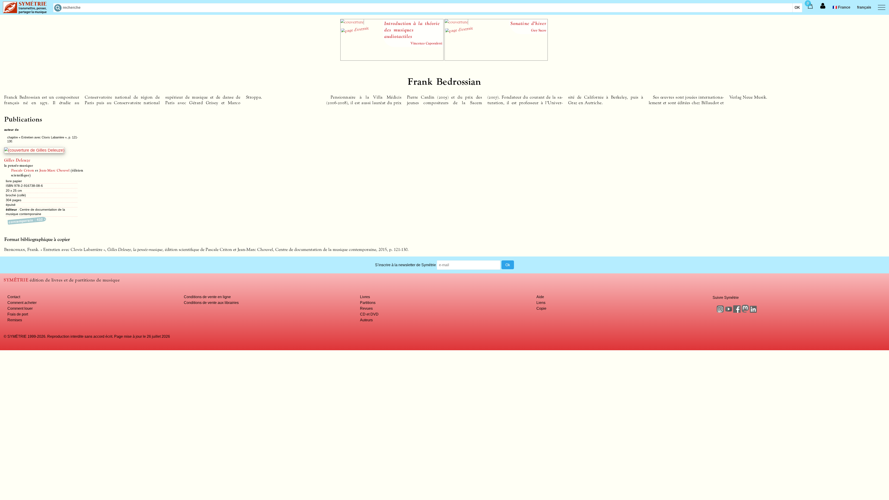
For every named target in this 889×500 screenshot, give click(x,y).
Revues (366, 308)
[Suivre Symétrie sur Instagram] (720, 311)
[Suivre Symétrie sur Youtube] (728, 311)
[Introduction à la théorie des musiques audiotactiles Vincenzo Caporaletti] (392, 59)
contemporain (26, 220)
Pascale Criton (22, 170)
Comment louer (20, 308)
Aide (540, 297)
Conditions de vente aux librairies (211, 302)
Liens (540, 302)
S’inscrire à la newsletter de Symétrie (405, 265)
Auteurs (366, 320)
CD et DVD (369, 314)
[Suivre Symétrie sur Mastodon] (745, 311)
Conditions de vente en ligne (207, 297)
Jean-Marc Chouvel (54, 170)
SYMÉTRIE (16, 280)
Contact (13, 297)
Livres (365, 297)
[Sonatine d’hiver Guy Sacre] (496, 59)
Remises (14, 320)
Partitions (368, 302)
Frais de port (17, 314)
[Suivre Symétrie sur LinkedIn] (753, 311)
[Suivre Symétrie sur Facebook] (737, 311)
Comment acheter (22, 302)
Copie (541, 308)
